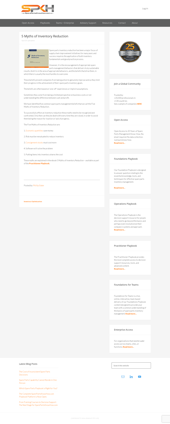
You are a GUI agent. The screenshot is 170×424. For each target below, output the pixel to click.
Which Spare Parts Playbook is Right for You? (38, 388)
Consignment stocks (34, 142)
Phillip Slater (38, 185)
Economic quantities (34, 130)
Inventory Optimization (33, 201)
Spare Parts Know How (37, 9)
